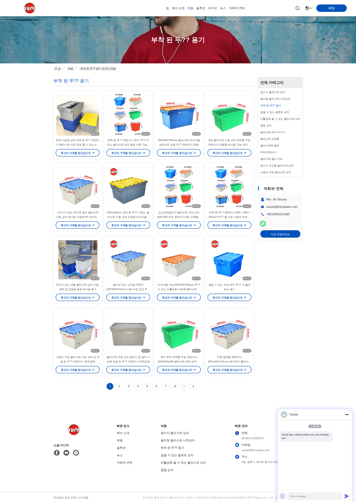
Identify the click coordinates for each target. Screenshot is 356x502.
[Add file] (282, 496)
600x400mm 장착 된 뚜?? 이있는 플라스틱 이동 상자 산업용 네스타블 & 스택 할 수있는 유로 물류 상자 (128, 217)
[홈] (73, 434)
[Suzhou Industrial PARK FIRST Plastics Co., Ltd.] (29, 8)
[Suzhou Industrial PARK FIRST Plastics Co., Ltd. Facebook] (56, 453)
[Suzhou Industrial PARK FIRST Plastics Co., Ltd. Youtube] (66, 453)
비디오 (212, 8)
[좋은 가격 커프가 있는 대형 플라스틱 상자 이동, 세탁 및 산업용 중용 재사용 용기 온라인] (78, 259)
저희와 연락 (237, 8)
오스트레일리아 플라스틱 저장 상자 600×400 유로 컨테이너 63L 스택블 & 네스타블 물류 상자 (179, 217)
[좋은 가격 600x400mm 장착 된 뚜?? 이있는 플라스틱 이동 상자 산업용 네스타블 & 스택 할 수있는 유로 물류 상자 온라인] (128, 186)
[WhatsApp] (263, 223)
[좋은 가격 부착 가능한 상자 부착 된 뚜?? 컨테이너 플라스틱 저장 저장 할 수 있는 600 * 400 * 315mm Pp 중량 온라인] (78, 114)
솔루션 (200, 8)
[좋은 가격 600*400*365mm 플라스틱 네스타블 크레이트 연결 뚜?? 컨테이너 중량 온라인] (179, 114)
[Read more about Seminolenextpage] (184, 386)
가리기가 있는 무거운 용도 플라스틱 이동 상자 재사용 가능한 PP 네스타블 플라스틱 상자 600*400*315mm (77, 217)
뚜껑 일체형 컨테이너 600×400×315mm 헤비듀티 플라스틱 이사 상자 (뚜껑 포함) (229, 361)
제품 (190, 8)
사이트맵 (83, 497)
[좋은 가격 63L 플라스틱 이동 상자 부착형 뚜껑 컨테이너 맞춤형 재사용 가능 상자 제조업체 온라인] (229, 114)
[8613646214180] (76, 453)
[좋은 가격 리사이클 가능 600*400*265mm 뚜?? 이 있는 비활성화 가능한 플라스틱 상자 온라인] (179, 259)
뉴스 (223, 8)
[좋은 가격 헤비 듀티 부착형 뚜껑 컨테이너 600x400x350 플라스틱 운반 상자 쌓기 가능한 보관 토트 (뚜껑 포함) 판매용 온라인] (179, 331)
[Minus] (347, 414)
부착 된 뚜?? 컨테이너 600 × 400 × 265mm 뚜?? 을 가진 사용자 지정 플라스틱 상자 (229, 217)
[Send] (347, 496)
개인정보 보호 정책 (64, 497)
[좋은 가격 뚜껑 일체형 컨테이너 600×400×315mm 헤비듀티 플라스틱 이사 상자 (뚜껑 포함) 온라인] (229, 331)
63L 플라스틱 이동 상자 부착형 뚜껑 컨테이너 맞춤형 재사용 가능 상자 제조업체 (229, 145)
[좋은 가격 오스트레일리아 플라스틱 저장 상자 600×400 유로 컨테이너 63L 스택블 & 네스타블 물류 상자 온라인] (179, 186)
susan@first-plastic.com (282, 206)
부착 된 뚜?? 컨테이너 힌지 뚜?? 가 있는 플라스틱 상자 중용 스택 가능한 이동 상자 (128, 145)
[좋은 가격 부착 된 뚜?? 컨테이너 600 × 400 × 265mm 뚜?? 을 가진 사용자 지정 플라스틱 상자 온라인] (229, 186)
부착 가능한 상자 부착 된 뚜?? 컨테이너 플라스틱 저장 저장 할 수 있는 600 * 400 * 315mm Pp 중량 (78, 145)
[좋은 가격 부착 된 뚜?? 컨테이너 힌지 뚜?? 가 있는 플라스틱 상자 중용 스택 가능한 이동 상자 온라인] (128, 114)
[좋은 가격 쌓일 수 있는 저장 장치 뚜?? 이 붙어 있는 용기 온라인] (229, 259)
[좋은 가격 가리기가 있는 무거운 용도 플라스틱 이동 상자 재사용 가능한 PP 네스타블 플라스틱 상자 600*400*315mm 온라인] (78, 186)
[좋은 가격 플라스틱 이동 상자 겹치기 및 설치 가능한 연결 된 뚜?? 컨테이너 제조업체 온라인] (128, 331)
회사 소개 (178, 8)
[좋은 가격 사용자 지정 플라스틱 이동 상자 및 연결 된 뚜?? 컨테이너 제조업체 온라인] (78, 331)
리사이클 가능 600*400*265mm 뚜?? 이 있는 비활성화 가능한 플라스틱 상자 (178, 289)
